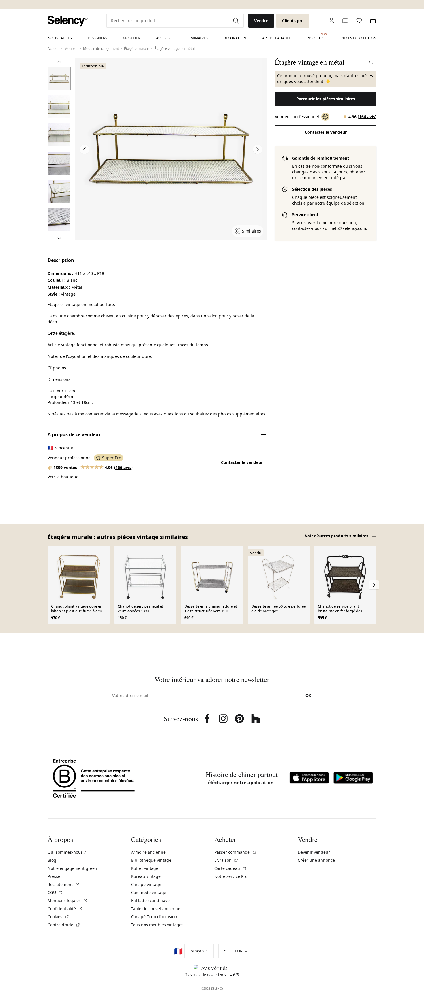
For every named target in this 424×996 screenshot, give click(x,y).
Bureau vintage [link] (146, 876)
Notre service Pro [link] (230, 876)
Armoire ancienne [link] (148, 852)
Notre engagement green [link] (72, 868)
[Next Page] (257, 149)
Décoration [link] (234, 38)
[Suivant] (59, 238)
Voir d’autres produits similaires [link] (337, 535)
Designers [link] (97, 38)
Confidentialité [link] (65, 908)
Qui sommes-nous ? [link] (67, 852)
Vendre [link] (261, 20)
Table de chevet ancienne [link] (155, 908)
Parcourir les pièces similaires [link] (325, 98)
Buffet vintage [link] (144, 868)
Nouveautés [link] (60, 38)
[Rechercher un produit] (236, 20)
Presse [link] (54, 876)
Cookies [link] (58, 916)
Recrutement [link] (64, 884)
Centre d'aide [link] (64, 924)
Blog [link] (52, 860)
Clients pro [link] (293, 20)
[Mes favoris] (359, 20)
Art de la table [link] (276, 38)
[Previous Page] (84, 149)
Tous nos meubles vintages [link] (157, 924)
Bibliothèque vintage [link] (151, 860)
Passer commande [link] (235, 852)
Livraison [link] (226, 860)
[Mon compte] (331, 20)
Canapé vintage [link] (146, 884)
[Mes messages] (345, 20)
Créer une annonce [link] (316, 860)
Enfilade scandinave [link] (150, 900)
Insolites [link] (315, 37)
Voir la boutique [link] (63, 476)
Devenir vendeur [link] (314, 852)
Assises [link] (163, 38)
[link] (68, 21)
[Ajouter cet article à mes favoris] (372, 62)
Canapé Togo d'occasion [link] (154, 916)
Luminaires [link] (196, 38)
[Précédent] (59, 61)
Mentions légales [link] (68, 900)
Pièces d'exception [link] (358, 38)
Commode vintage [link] (148, 892)
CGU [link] (55, 892)
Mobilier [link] (131, 38)
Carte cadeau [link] (230, 868)
